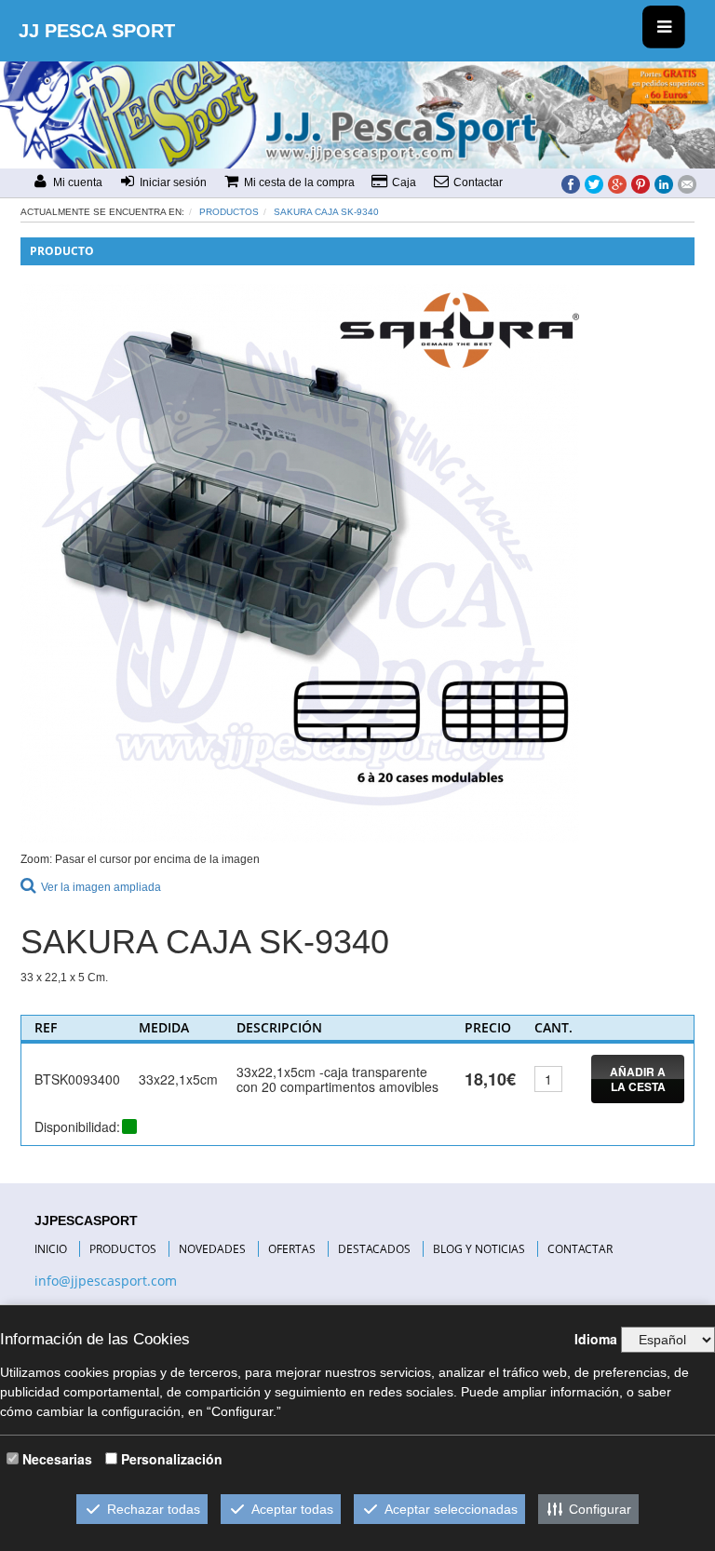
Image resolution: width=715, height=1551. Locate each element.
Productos (229, 212)
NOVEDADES (212, 1249)
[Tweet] (594, 183)
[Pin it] (640, 183)
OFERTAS (292, 1249)
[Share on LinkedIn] (663, 183)
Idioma (595, 1338)
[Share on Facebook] (570, 183)
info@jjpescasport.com (105, 1280)
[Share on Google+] (617, 183)
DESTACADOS (374, 1249)
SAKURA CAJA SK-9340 (326, 212)
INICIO (50, 1249)
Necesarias (57, 1459)
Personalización (172, 1459)
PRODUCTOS (122, 1249)
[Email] (687, 183)
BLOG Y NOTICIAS (479, 1249)
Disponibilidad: (77, 1126)
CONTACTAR (580, 1249)
